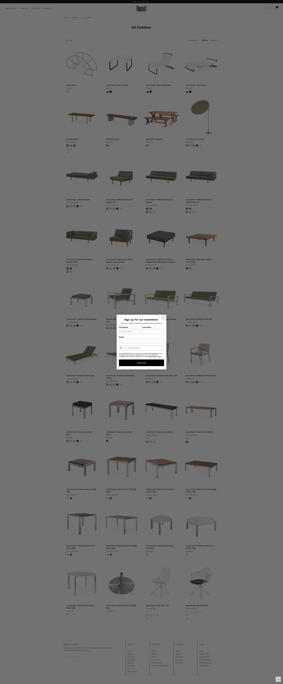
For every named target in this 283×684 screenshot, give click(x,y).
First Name (123, 327)
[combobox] (122, 348)
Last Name (146, 327)
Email (121, 337)
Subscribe (141, 363)
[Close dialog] (163, 317)
